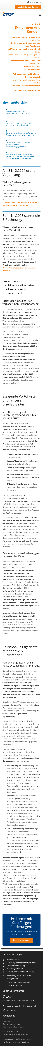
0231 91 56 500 (35, 2)
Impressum (7, 1021)
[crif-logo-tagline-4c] (8, 15)
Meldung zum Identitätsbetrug (16, 1042)
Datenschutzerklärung (12, 1024)
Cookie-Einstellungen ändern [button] (15, 1027)
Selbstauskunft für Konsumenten (17, 1039)
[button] (40, 14)
